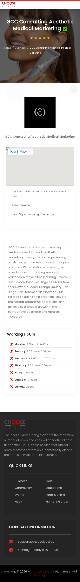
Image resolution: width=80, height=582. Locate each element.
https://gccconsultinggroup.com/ (33, 214)
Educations (54, 488)
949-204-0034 (21, 205)
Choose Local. (40, 571)
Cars (49, 481)
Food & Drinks (55, 495)
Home (7, 47)
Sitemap (40, 575)
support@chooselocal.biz (36, 542)
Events (19, 495)
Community (23, 488)
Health (19, 501)
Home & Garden (57, 501)
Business (20, 47)
